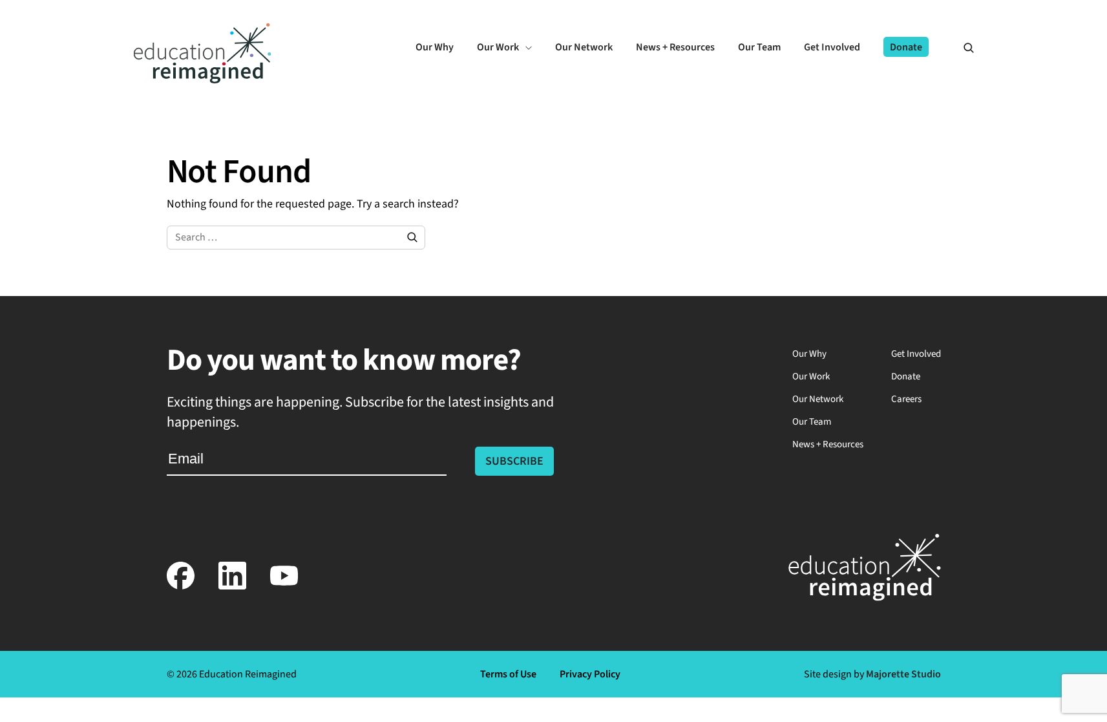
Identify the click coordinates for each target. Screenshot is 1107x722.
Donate (905, 376)
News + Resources (827, 444)
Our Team (811, 422)
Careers (906, 399)
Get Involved (916, 354)
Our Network (817, 399)
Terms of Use (508, 674)
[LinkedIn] (232, 587)
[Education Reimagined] (202, 80)
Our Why (809, 354)
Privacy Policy (590, 674)
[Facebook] (181, 587)
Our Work (811, 376)
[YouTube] (284, 587)
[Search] (963, 47)
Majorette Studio (903, 674)
